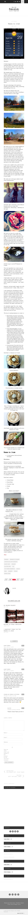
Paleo (18, 568)
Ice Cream (14, 21)
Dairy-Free (7, 564)
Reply (23, 645)
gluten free (7, 566)
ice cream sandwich (9, 568)
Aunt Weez (7, 645)
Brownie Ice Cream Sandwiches (13, 624)
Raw (5, 571)
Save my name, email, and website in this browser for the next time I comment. (6, 755)
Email (5, 737)
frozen (13, 564)
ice (13, 566)
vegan (15, 571)
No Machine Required (10, 605)
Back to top (20, 913)
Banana (6, 559)
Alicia (14, 588)
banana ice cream (14, 559)
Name (5, 732)
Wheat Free (7, 573)
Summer (10, 571)
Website (6, 742)
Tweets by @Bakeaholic (9, 783)
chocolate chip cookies (10, 561)
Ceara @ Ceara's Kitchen (11, 694)
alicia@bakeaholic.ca (8, 853)
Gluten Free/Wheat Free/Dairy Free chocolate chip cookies (13, 513)
